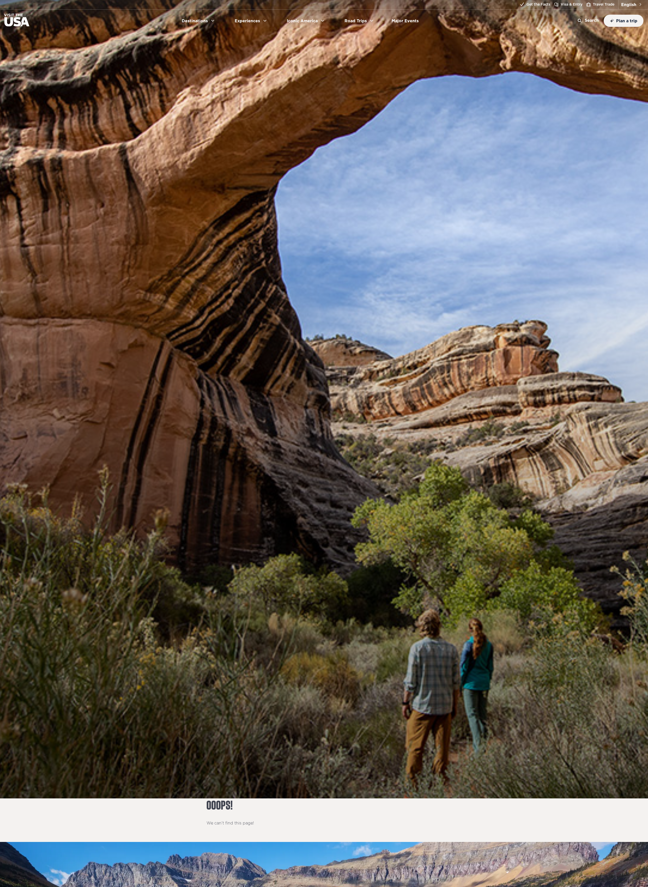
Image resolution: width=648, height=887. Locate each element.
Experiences (247, 21)
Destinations (195, 21)
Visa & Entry (571, 4)
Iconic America (302, 21)
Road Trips (356, 21)
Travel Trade (603, 4)
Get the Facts (538, 4)
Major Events (407, 21)
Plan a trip (626, 21)
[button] (631, 4)
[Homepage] (16, 25)
